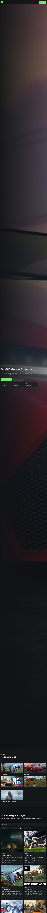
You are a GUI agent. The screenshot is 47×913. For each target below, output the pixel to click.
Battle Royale (19, 828)
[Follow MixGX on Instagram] (2, 910)
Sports (12, 828)
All (2, 828)
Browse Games (7, 379)
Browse (43, 2)
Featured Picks (19, 379)
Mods (26, 828)
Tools (30, 828)
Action (6, 828)
